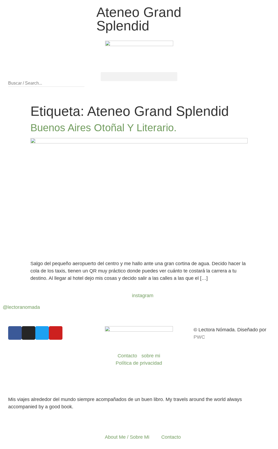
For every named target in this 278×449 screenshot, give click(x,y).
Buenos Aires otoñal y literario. (103, 127)
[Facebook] (15, 333)
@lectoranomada (21, 307)
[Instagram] (28, 333)
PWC (199, 337)
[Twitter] (42, 333)
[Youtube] (55, 333)
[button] (46, 75)
